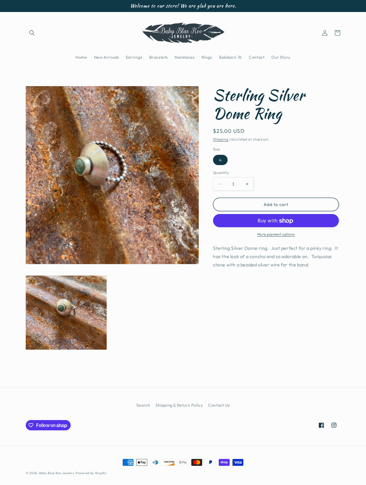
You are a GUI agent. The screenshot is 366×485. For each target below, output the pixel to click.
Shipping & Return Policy (179, 405)
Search (143, 405)
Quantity (221, 172)
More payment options (276, 234)
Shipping (220, 139)
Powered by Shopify (91, 473)
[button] (32, 33)
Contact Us (219, 405)
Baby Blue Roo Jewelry (57, 473)
